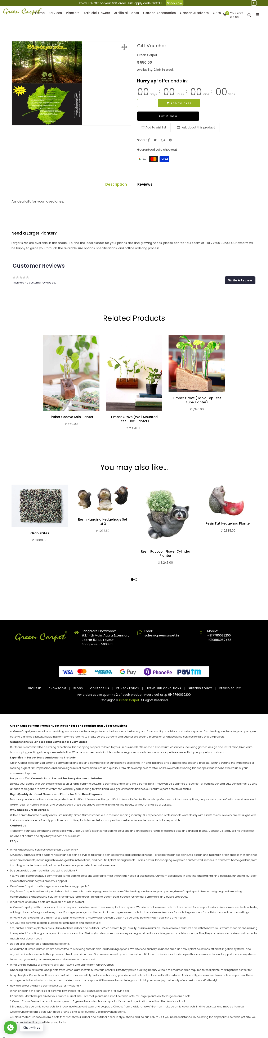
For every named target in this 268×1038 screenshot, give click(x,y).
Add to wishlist (156, 127)
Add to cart (181, 103)
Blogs (78, 688)
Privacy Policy (127, 688)
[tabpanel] (71, 386)
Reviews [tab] (144, 184)
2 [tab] (135, 579)
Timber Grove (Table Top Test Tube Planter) (197, 400)
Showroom (57, 688)
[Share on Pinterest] (170, 140)
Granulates (39, 533)
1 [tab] (132, 579)
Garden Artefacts (194, 13)
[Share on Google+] (163, 140)
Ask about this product (198, 127)
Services (55, 13)
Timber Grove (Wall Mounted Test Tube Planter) (134, 419)
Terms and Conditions (164, 688)
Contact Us (99, 688)
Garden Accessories (159, 13)
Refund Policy (230, 688)
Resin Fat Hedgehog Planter (228, 523)
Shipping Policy (200, 688)
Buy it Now (168, 116)
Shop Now (174, 3)
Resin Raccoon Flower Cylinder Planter (165, 553)
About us (34, 688)
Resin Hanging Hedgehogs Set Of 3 (102, 521)
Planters (73, 13)
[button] (240, 280)
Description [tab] (116, 184)
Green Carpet (129, 700)
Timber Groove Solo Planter (71, 417)
